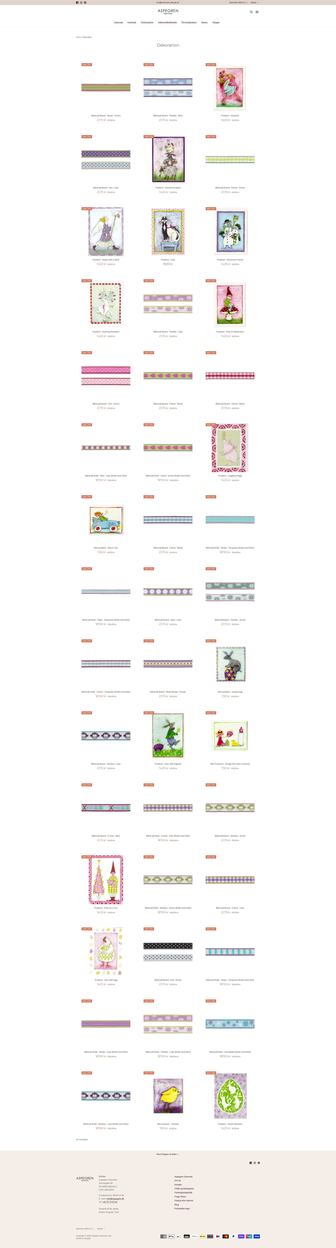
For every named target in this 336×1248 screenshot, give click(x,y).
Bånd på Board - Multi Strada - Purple (168, 692)
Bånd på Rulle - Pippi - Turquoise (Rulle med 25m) (106, 620)
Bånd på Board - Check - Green (230, 188)
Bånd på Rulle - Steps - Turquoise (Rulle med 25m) (230, 980)
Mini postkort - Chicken (168, 1124)
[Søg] (251, 11)
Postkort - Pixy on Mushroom (230, 332)
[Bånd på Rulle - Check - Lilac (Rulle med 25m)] (168, 807)
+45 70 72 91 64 (109, 1202)
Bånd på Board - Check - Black (168, 404)
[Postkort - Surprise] (230, 87)
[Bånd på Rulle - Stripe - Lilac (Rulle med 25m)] (106, 1023)
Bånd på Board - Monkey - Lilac (106, 764)
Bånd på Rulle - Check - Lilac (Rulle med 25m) (168, 836)
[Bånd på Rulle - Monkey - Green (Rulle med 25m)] (168, 879)
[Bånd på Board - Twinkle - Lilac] (168, 303)
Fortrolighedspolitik (183, 1192)
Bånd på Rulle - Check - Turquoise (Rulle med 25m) (106, 692)
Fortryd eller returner (183, 1200)
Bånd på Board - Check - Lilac (230, 908)
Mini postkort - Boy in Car (106, 548)
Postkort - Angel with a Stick (106, 260)
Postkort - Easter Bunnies (230, 1124)
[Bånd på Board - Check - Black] (168, 375)
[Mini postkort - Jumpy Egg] (230, 663)
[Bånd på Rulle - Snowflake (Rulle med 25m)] (230, 1023)
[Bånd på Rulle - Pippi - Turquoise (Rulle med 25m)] (106, 591)
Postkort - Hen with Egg (106, 980)
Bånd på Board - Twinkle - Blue (168, 115)
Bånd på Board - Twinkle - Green (230, 620)
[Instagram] (81, 2)
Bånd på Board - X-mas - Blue (106, 836)
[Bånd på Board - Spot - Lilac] (168, 591)
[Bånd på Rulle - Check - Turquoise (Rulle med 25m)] (106, 663)
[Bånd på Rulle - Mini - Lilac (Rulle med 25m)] (106, 447)
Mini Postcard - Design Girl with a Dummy (230, 764)
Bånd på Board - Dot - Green (106, 404)
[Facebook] (77, 2)
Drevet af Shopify (83, 1238)
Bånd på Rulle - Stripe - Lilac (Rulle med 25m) (106, 1052)
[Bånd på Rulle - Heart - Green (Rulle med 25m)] (168, 447)
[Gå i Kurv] (257, 11)
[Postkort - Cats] (168, 231)
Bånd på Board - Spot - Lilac (168, 620)
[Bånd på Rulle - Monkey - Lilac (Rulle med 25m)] (106, 1095)
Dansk (253, 2)
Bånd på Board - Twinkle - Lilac (168, 332)
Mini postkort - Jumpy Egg (230, 692)
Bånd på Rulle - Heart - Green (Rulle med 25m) (168, 476)
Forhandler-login (182, 1208)
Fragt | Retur (180, 1196)
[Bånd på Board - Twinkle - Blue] (168, 87)
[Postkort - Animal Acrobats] (168, 159)
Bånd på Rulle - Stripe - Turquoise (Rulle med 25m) (230, 548)
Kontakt (178, 1185)
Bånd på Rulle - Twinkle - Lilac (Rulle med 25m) (168, 1052)
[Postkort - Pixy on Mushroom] (230, 303)
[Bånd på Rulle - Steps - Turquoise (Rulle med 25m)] (230, 951)
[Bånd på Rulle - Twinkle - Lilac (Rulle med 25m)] (168, 1023)
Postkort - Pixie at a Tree (106, 908)
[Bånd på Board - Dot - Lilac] (106, 159)
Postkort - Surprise (230, 115)
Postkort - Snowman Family (230, 260)
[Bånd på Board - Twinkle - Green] (230, 591)
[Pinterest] (85, 2)
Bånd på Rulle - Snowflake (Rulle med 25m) (230, 1052)
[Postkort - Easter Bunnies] (230, 1095)
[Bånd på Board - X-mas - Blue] (106, 807)
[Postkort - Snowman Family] (230, 231)
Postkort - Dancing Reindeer (106, 332)
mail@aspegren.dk (115, 1199)
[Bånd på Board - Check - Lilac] (230, 879)
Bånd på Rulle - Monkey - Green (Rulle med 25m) (168, 908)
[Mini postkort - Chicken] (168, 1095)
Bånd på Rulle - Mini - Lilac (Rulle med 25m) (106, 476)
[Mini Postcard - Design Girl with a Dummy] (230, 735)
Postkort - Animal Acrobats (168, 188)
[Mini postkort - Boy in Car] (106, 519)
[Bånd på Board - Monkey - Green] (230, 807)
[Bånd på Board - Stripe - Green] (106, 87)
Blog (176, 1204)
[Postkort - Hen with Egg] (106, 951)
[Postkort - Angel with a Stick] (106, 231)
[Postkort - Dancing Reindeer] (106, 303)
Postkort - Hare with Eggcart (168, 764)
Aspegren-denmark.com (101, 1236)
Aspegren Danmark (183, 1177)
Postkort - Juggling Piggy (230, 476)
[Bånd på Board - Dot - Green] (106, 375)
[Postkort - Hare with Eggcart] (168, 735)
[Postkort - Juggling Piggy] (230, 447)
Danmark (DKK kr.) (237, 2)
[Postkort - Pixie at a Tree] (106, 879)
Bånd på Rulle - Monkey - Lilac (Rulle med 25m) (105, 1124)
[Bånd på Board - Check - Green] (230, 159)
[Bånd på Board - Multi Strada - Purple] (168, 663)
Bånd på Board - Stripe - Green (106, 115)
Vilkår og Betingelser (184, 1188)
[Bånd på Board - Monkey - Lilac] (106, 735)
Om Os (177, 1180)
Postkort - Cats (168, 260)
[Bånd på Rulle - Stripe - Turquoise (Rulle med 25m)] (230, 519)
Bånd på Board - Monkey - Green (230, 836)
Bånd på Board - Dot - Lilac (106, 188)
